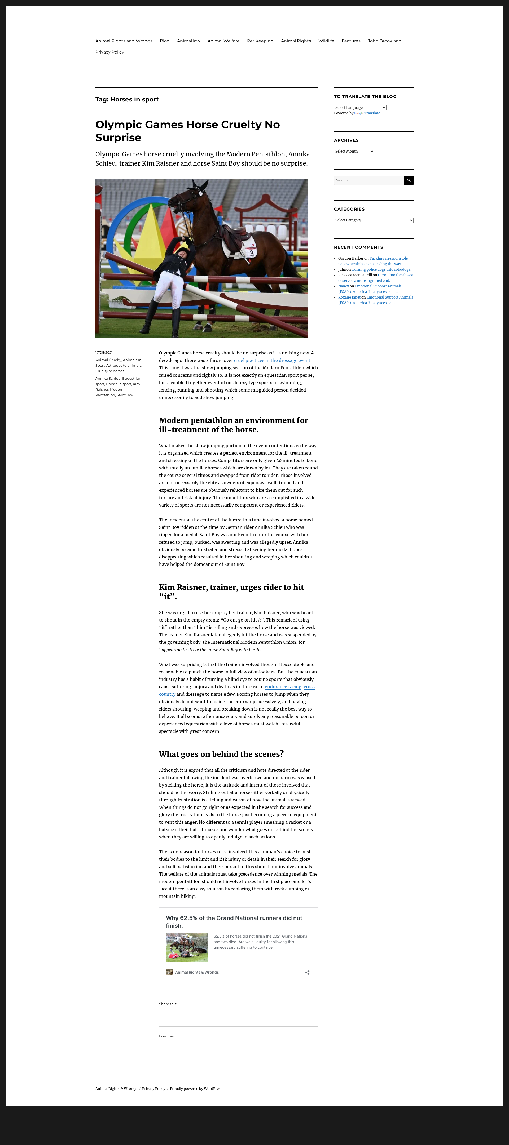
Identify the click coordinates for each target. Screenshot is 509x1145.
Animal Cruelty (108, 360)
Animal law (188, 40)
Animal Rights (296, 40)
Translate (372, 113)
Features (351, 40)
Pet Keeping (260, 40)
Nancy (343, 286)
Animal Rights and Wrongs (123, 40)
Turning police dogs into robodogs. (381, 269)
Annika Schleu (108, 378)
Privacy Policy (109, 52)
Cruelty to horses (109, 371)
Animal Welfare (224, 40)
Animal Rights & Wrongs (116, 1088)
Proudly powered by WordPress (196, 1088)
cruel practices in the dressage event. (272, 360)
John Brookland (385, 40)
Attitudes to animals (123, 365)
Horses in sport (118, 384)
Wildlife (326, 40)
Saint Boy (125, 395)
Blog (165, 40)
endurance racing (283, 686)
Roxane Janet (349, 297)
